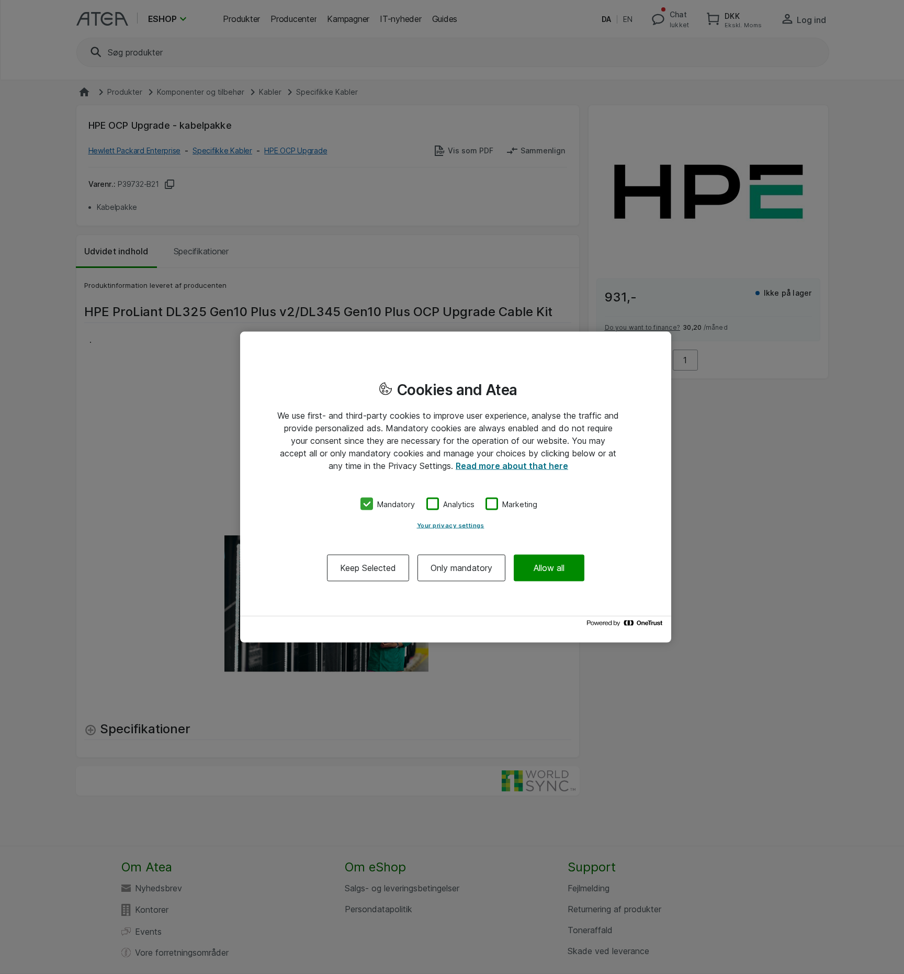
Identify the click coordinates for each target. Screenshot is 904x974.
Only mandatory (461, 568)
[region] (455, 487)
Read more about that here (512, 465)
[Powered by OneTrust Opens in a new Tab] (626, 625)
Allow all (549, 568)
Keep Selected (368, 568)
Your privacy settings (450, 525)
